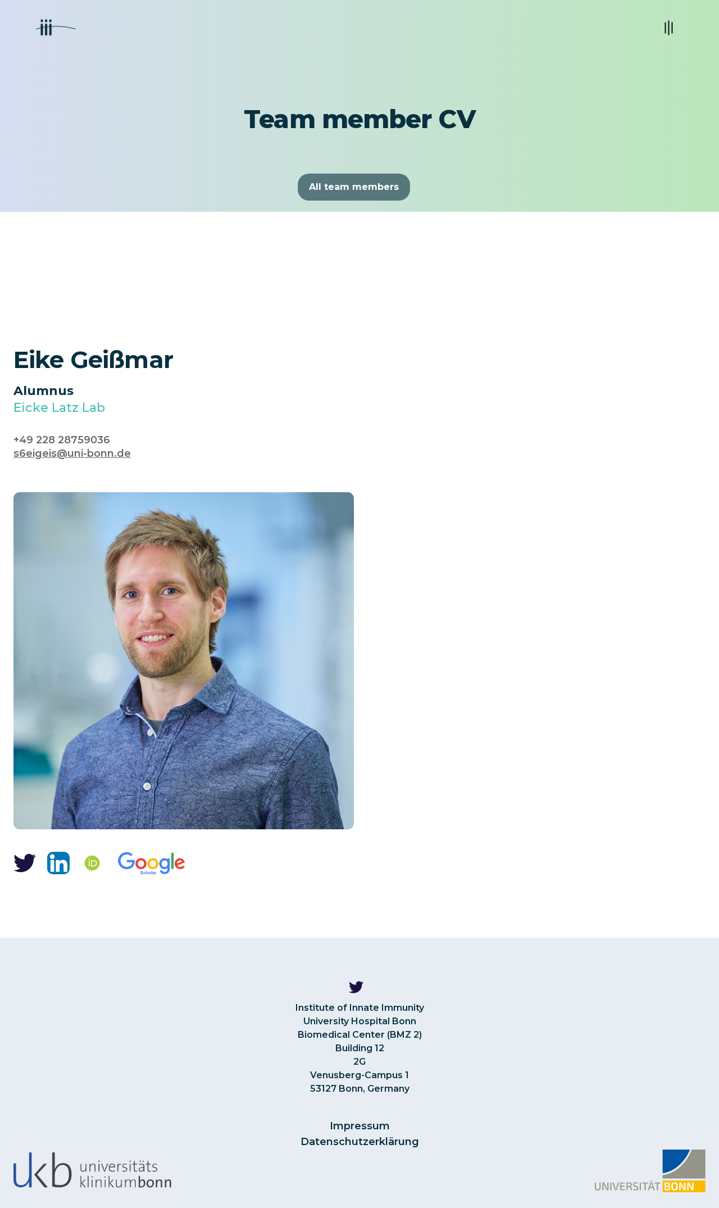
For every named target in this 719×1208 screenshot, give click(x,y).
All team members (354, 186)
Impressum (360, 1126)
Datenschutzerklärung (360, 1142)
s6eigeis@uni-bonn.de (72, 453)
